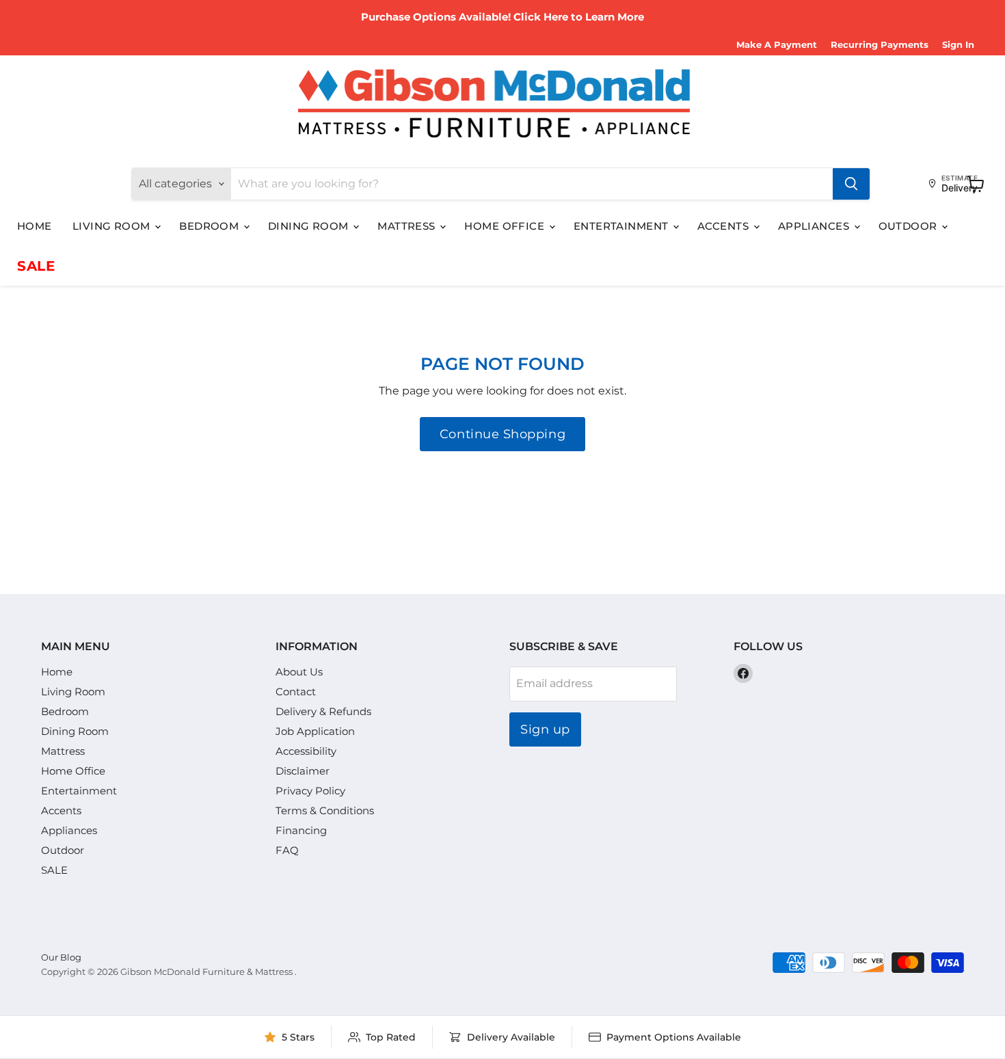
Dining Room (309, 225)
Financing (301, 830)
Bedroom (210, 225)
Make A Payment (776, 45)
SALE (36, 266)
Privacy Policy (310, 790)
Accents (724, 225)
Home (34, 225)
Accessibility (306, 751)
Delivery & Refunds (323, 711)
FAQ (287, 850)
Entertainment (622, 225)
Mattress (407, 225)
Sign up (545, 729)
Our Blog (61, 957)
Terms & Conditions (325, 810)
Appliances (815, 225)
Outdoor (910, 225)
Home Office (505, 225)
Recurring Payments (879, 45)
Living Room (112, 225)
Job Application (315, 731)
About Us (299, 671)
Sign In (958, 45)
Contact (296, 691)
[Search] (851, 184)
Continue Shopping (502, 434)
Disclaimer (303, 770)
